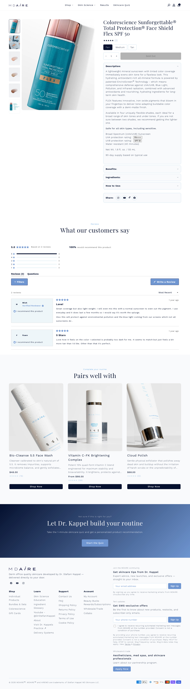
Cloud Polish (137, 455)
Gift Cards (15, 613)
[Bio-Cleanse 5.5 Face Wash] (36, 417)
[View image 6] (14, 106)
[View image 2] (14, 42)
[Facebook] (134, 197)
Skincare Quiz (121, 5)
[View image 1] (14, 26)
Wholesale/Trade (93, 608)
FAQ (61, 601)
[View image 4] (14, 74)
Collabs (88, 613)
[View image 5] (14, 90)
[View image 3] (14, 58)
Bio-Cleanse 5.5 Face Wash (31, 455)
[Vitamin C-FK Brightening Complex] (95, 417)
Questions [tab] (33, 274)
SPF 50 (138, 141)
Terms (128, 644)
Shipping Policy (68, 605)
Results (104, 5)
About (37, 620)
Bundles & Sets (17, 604)
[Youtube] (124, 197)
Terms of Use (66, 618)
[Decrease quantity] (105, 56)
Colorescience (17, 608)
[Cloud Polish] (154, 417)
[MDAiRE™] (18, 5)
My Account (90, 596)
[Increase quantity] (116, 56)
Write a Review (167, 282)
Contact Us (65, 596)
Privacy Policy (67, 614)
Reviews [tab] (17, 274)
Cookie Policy (66, 622)
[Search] (169, 5)
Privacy (136, 644)
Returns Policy (67, 609)
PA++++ (137, 137)
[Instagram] (118, 197)
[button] (35, 253)
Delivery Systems (44, 632)
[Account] (174, 5)
